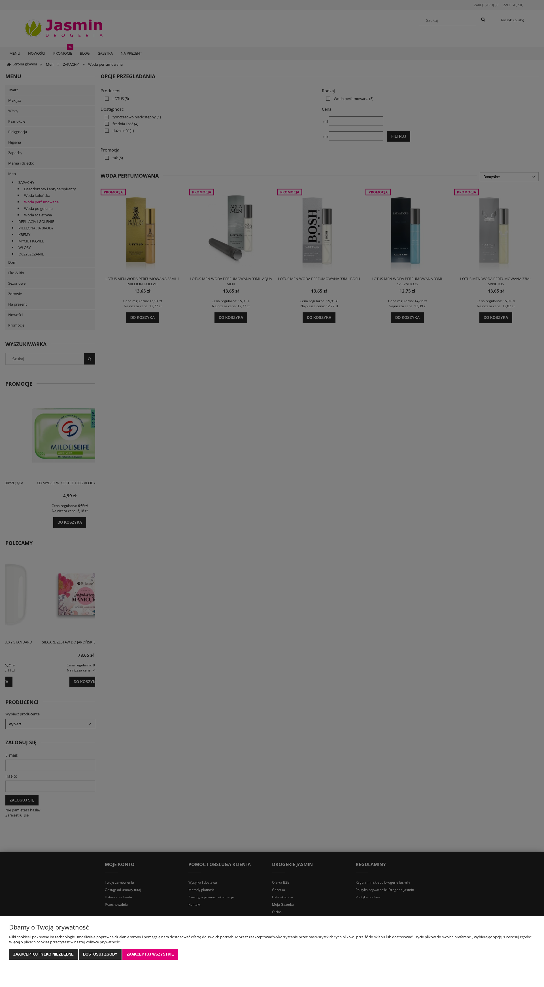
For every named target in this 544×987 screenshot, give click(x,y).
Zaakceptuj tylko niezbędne (43, 954)
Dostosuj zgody (100, 954)
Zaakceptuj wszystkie (150, 954)
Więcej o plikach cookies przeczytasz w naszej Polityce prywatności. (65, 942)
